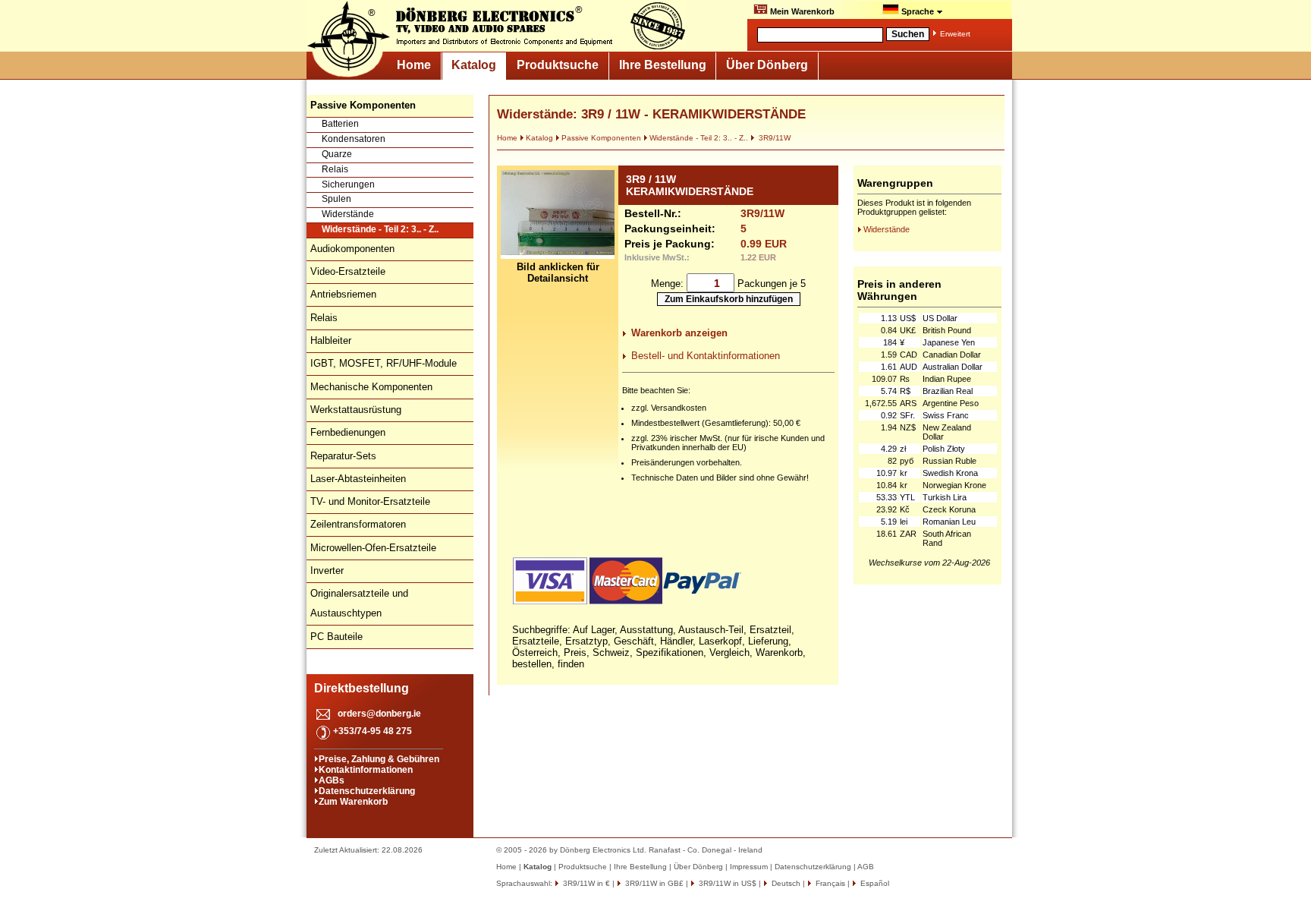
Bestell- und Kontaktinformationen (705, 355)
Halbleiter (330, 340)
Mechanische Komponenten (371, 386)
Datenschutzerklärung (367, 791)
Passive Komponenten (601, 138)
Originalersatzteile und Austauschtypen (359, 603)
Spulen (336, 199)
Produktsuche (558, 64)
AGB (865, 866)
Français (829, 883)
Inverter (327, 570)
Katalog (473, 64)
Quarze (337, 154)
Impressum (749, 866)
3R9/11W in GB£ (653, 883)
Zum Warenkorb (353, 801)
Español (873, 883)
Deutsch (784, 883)
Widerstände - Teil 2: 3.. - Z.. (380, 229)
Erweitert (955, 34)
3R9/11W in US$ (726, 883)
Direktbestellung (361, 688)
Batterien (340, 123)
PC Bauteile (336, 636)
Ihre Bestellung (662, 64)
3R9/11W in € (585, 883)
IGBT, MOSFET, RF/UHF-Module (383, 363)
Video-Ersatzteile (347, 271)
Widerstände (348, 214)
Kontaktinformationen (366, 769)
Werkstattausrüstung (355, 409)
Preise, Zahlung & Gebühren (379, 759)
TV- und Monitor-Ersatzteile (370, 501)
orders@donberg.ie (379, 713)
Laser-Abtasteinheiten (358, 478)
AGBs (331, 780)
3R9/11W (773, 138)
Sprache (917, 11)
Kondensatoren (353, 139)
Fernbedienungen (347, 432)
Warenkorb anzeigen (679, 333)
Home (414, 64)
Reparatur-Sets (343, 456)
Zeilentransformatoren (358, 524)
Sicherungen (348, 184)
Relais (335, 169)
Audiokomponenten (352, 248)
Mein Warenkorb (801, 11)
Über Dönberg (767, 64)
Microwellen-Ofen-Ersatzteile (373, 547)
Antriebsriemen (343, 294)
